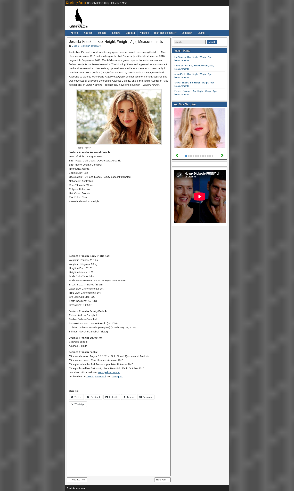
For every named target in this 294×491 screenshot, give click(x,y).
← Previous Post (77, 479)
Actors (74, 32)
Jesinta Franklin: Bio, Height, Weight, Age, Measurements (116, 41)
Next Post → (162, 479)
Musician (130, 32)
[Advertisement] (119, 229)
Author (201, 32)
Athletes (144, 32)
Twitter (90, 376)
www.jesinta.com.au (109, 372)
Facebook (100, 376)
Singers (116, 32)
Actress (88, 32)
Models (102, 32)
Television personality (165, 32)
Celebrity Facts (76, 3)
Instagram (117, 376)
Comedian (187, 32)
